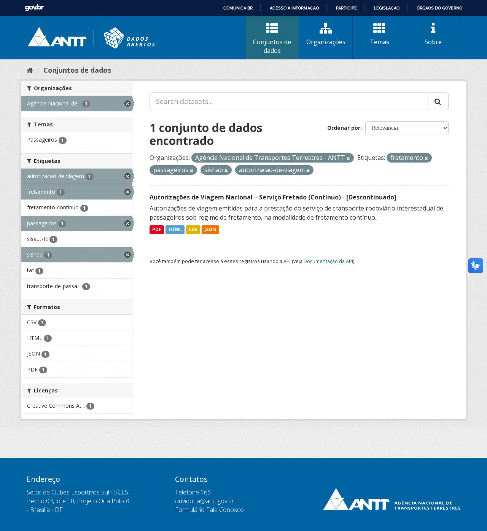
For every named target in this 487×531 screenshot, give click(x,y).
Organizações (325, 42)
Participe (346, 8)
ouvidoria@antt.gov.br (204, 501)
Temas (379, 42)
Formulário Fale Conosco (209, 509)
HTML (175, 229)
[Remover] (348, 158)
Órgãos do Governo (439, 8)
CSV (193, 229)
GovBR (34, 7)
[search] (438, 101)
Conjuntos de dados (272, 46)
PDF (156, 229)
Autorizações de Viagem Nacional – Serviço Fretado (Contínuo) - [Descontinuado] (273, 197)
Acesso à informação (294, 8)
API (287, 261)
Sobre (433, 42)
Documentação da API (328, 261)
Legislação (386, 8)
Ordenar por (343, 127)
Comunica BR (238, 8)
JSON (210, 229)
